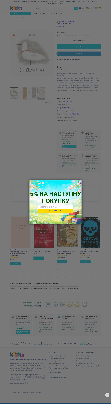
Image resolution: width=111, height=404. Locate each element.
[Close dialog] (79, 182)
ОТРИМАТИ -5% (55, 211)
